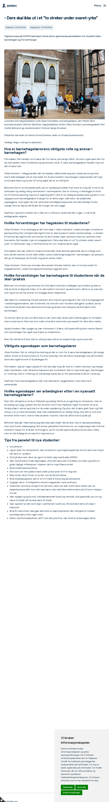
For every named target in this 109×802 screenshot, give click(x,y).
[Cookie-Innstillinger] (2, 799)
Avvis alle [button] (81, 787)
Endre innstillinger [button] (71, 793)
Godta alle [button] (68, 787)
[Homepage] (9, 5)
